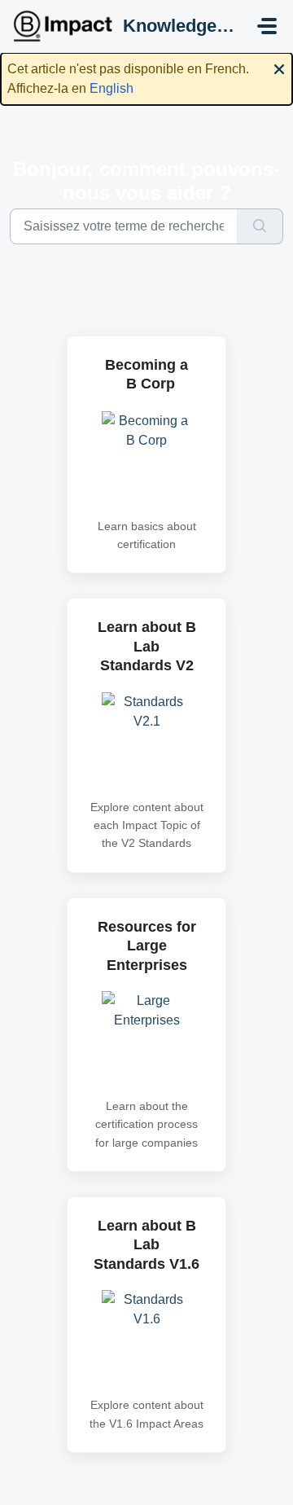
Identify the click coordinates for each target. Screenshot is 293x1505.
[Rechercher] (260, 226)
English (111, 88)
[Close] (279, 67)
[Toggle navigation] (267, 26)
